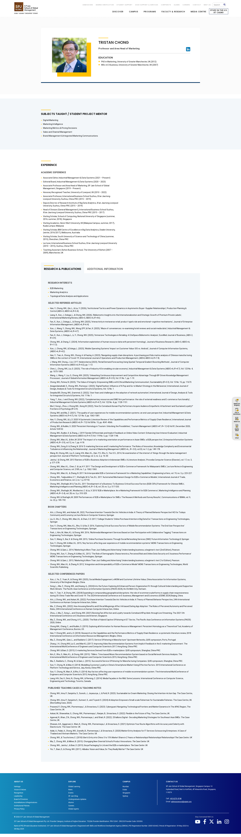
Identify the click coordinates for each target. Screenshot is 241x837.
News (70, 790)
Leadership (18, 796)
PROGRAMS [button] (150, 11)
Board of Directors (21, 799)
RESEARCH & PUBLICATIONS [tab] (62, 269)
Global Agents (73, 809)
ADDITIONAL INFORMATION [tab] (105, 269)
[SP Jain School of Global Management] (26, 8)
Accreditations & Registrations (25, 802)
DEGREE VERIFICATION (105, 5)
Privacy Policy (19, 809)
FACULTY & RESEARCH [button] (173, 11)
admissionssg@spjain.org (181, 802)
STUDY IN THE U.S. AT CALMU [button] (218, 11)
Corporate (166, 5)
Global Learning (74, 787)
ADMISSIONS (88, 5)
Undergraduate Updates (77, 799)
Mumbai (126, 787)
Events (70, 793)
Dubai (125, 790)
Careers (186, 5)
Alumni (71, 802)
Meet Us (207, 5)
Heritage (17, 787)
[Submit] (224, 5)
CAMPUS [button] (133, 11)
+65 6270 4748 (175, 799)
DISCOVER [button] (117, 11)
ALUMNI (177, 5)
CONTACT (197, 5)
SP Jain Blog (73, 796)
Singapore (126, 793)
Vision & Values (20, 790)
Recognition (18, 793)
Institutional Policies (22, 806)
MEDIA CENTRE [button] (198, 11)
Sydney (125, 796)
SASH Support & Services (146, 5)
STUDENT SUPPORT (124, 5)
